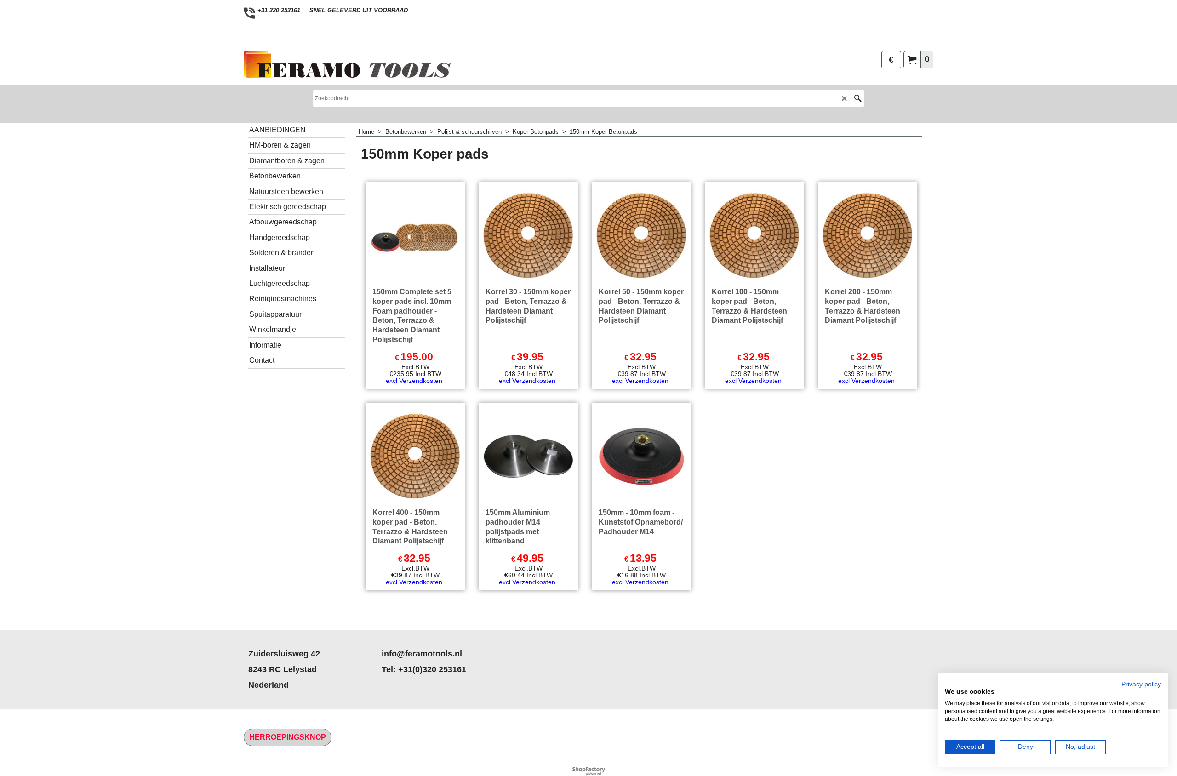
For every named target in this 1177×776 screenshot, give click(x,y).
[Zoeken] (857, 98)
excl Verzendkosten (414, 380)
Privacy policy (1141, 684)
